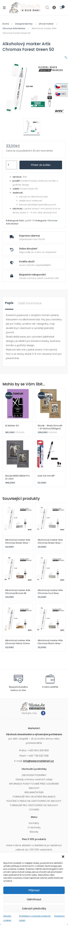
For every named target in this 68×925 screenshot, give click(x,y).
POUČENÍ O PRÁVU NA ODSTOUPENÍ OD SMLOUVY (34, 801)
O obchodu (34, 827)
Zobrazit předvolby (34, 908)
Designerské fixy (24, 23)
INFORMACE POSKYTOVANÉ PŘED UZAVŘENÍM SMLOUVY (34, 786)
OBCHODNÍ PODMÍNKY (34, 775)
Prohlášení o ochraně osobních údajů (35, 918)
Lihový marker (46, 23)
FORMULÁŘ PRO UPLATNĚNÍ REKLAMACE (34, 796)
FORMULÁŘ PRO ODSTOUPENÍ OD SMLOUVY (34, 805)
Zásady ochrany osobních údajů (34, 779)
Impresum (59, 916)
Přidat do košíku (41, 165)
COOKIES (34, 809)
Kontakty (34, 823)
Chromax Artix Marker (13, 28)
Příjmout (34, 890)
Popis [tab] (9, 303)
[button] (63, 856)
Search (47, 7)
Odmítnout (34, 899)
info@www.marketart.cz (38, 761)
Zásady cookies (7, 918)
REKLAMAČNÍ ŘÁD (34, 792)
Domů (5, 23)
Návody (34, 831)
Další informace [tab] (29, 303)
